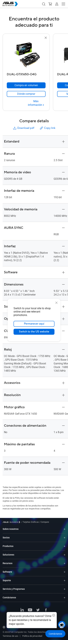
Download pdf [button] (25, 128)
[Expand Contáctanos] (64, 597)
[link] (26, 94)
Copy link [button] (49, 128)
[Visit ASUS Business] (12, 522)
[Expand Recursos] (64, 563)
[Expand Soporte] (64, 580)
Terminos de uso (10, 636)
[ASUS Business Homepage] (10, 4)
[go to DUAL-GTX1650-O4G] (26, 55)
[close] (56, 302)
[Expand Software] (64, 571)
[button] (44, 4)
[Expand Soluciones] (64, 554)
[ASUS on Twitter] (38, 610)
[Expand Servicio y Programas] (64, 589)
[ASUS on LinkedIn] (22, 610)
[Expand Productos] (64, 546)
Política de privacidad (32, 636)
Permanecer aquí (34, 323)
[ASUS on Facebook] (46, 610)
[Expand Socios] (64, 537)
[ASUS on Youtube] (30, 610)
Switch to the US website (34, 331)
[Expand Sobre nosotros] (64, 529)
